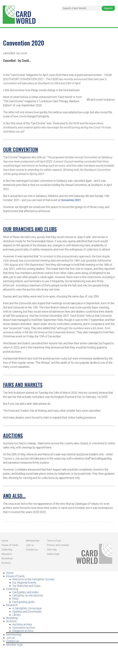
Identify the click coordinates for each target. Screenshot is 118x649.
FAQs (15, 598)
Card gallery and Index (25, 592)
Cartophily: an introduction (27, 595)
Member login (14, 644)
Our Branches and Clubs (26, 585)
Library (16, 614)
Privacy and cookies (58, 545)
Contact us (32, 549)
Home (5, 540)
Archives (6, 562)
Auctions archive (22, 624)
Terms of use (54, 540)
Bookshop (7, 558)
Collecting (7, 549)
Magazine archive (22, 630)
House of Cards (10, 545)
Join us (30, 545)
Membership (32, 540)
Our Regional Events (24, 582)
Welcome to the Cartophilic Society (33, 579)
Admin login (53, 554)
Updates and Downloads (26, 611)
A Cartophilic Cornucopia (26, 608)
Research (7, 554)
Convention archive (23, 627)
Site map (52, 549)
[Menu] (112, 6)
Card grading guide (23, 601)
